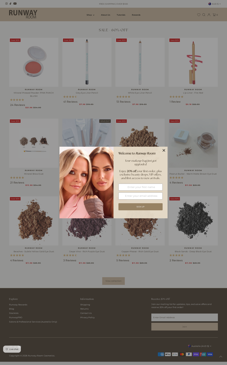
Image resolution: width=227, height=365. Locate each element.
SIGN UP (141, 207)
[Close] (164, 150)
